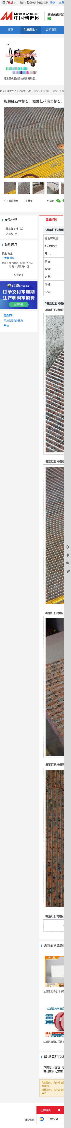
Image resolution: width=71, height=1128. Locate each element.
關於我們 (29, 1120)
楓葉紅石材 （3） (15, 228)
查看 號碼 (9, 258)
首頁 (2, 91)
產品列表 (12, 91)
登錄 (52, 2)
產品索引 (8, 315)
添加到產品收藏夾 (13, 320)
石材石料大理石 (53, 1071)
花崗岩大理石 (51, 1067)
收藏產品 (13, 201)
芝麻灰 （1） (13, 234)
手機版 (9, 2)
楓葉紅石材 (25, 91)
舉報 (30, 201)
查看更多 (18, 274)
